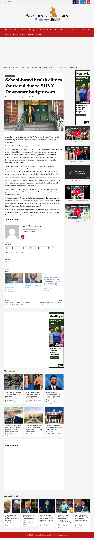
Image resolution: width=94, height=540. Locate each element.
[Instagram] (81, 2)
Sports (59, 511)
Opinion (35, 30)
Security (8, 34)
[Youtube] (88, 2)
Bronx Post (54, 30)
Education (63, 30)
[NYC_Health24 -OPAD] (56, 340)
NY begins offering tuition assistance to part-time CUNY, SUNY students (13, 285)
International (25, 30)
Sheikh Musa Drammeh (12, 97)
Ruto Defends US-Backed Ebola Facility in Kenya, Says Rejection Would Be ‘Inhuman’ (81, 519)
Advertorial (44, 30)
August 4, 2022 (24, 97)
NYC (11, 30)
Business (31, 34)
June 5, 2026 (79, 525)
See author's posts (30, 231)
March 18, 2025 (50, 433)
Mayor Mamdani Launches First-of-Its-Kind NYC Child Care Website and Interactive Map (53, 396)
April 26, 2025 (10, 435)
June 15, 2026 (10, 524)
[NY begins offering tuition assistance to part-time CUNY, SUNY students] (14, 278)
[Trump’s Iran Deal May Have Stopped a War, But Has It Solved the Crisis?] (12, 506)
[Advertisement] (47, 51)
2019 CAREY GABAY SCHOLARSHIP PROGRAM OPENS (33, 285)
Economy (39, 34)
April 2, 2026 (58, 402)
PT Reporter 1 (10, 400)
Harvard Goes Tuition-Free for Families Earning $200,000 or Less (54, 427)
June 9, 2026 (44, 525)
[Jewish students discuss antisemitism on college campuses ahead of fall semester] (53, 282)
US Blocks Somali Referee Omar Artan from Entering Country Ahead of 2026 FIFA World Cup (64, 519)
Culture (83, 30)
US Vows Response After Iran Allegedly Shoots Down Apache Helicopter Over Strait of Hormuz (47, 519)
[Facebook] (77, 2)
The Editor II (9, 522)
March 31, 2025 (30, 435)
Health (15, 34)
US (6, 30)
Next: (50, 303)
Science (22, 34)
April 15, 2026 (10, 401)
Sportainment (73, 30)
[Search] (89, 29)
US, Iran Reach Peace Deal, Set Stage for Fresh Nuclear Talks (29, 517)
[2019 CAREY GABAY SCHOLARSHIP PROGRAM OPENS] (33, 278)
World (24, 511)
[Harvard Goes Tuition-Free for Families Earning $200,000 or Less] (54, 415)
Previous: (17, 303)
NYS (16, 30)
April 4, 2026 (38, 400)
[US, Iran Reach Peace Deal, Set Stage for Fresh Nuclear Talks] (29, 506)
